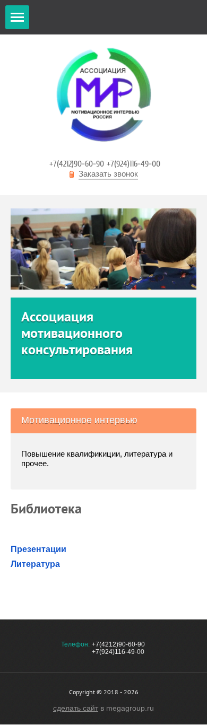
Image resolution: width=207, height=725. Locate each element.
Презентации (38, 549)
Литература (35, 564)
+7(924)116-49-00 (133, 164)
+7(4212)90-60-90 (76, 164)
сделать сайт (75, 708)
